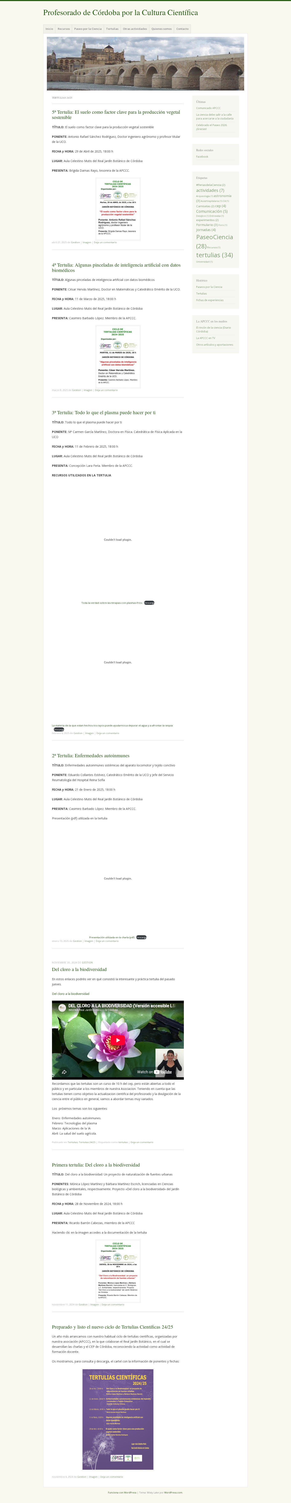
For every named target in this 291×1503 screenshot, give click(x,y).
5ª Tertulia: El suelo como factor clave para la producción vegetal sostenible (116, 114)
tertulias (123, 1142)
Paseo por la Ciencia (88, 29)
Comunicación (212, 211)
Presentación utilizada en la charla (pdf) (111, 937)
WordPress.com (173, 1492)
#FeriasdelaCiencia (210, 185)
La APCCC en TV (205, 338)
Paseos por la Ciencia (209, 287)
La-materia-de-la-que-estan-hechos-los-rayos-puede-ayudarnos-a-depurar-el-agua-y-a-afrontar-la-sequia (112, 725)
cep (220, 205)
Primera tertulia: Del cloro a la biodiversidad (96, 1164)
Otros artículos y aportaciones (214, 344)
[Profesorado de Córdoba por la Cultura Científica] (145, 64)
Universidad (204, 261)
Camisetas (205, 206)
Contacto (182, 29)
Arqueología (204, 196)
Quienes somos (161, 29)
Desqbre (202, 215)
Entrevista (217, 215)
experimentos (207, 220)
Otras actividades (135, 29)
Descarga (149, 602)
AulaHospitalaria (211, 201)
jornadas (206, 229)
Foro (223, 225)
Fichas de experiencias (209, 300)
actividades (210, 190)
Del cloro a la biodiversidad (79, 969)
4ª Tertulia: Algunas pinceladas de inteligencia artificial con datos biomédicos (116, 267)
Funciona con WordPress (122, 1492)
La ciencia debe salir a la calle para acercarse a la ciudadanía (214, 116)
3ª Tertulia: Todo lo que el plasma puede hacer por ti (104, 412)
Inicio (49, 29)
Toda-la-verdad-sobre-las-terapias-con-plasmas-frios (111, 602)
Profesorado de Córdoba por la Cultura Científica (120, 12)
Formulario (207, 225)
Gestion (75, 242)
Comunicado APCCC (208, 108)
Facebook (202, 156)
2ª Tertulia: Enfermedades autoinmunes (91, 755)
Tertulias (112, 29)
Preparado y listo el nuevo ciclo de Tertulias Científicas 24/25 (112, 1326)
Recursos (64, 29)
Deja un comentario (105, 242)
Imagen (87, 242)
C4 (226, 201)
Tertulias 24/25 (87, 1142)
